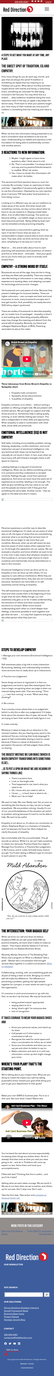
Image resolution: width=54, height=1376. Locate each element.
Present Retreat (11, 1316)
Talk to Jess (12, 1349)
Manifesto (23, 1363)
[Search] (46, 1294)
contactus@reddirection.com (18, 1337)
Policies (31, 1363)
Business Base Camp (14, 1313)
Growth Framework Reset (16, 1311)
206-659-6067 (21, 1)
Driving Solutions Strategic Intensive (21, 1308)
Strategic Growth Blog (14, 1319)
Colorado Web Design (27, 1367)
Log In (48, 1)
